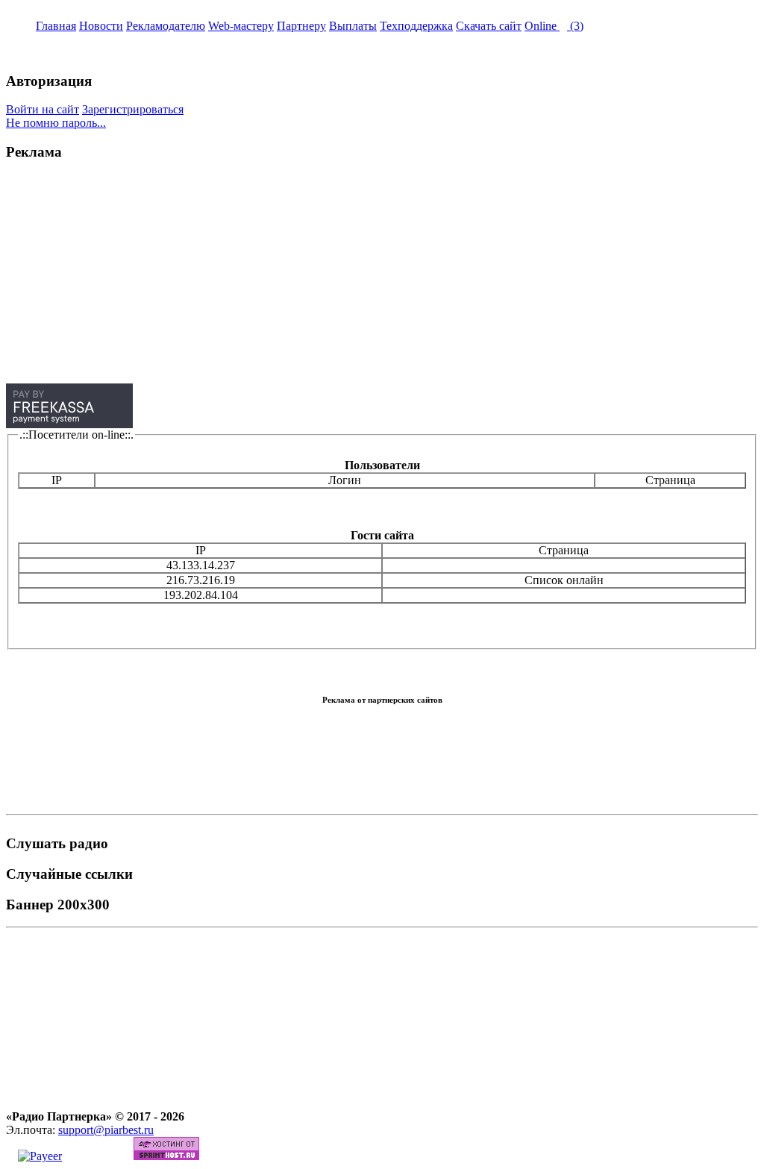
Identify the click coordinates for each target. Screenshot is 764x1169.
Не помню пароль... (56, 122)
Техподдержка (416, 25)
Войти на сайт (42, 109)
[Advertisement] (382, 279)
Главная (56, 25)
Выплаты (353, 25)
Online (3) (554, 25)
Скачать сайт (489, 25)
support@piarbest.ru (106, 1129)
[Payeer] (40, 1156)
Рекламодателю (165, 25)
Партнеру (301, 25)
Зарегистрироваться (133, 109)
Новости (101, 25)
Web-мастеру (241, 25)
